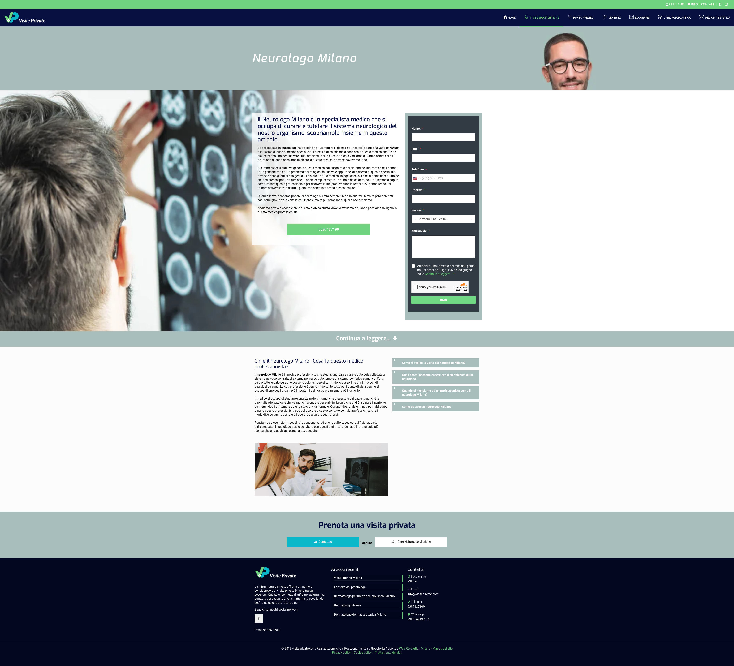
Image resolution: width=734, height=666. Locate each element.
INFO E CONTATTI (702, 4)
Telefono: (419, 169)
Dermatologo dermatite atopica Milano (360, 614)
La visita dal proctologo (350, 587)
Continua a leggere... (438, 274)
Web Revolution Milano (414, 648)
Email (416, 149)
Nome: (417, 128)
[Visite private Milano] (25, 17)
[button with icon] (259, 618)
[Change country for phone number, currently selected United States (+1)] (416, 178)
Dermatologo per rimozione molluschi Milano (364, 596)
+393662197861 (419, 619)
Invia (443, 300)
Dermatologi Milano (347, 605)
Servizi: (418, 210)
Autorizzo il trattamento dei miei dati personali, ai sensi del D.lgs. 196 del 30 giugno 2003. (446, 270)
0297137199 (416, 606)
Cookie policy (363, 652)
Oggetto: (418, 190)
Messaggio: (421, 231)
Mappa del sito (443, 648)
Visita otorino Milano (348, 578)
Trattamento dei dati (388, 652)
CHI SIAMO (676, 4)
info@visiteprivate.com (423, 594)
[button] (435, 362)
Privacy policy (341, 652)
